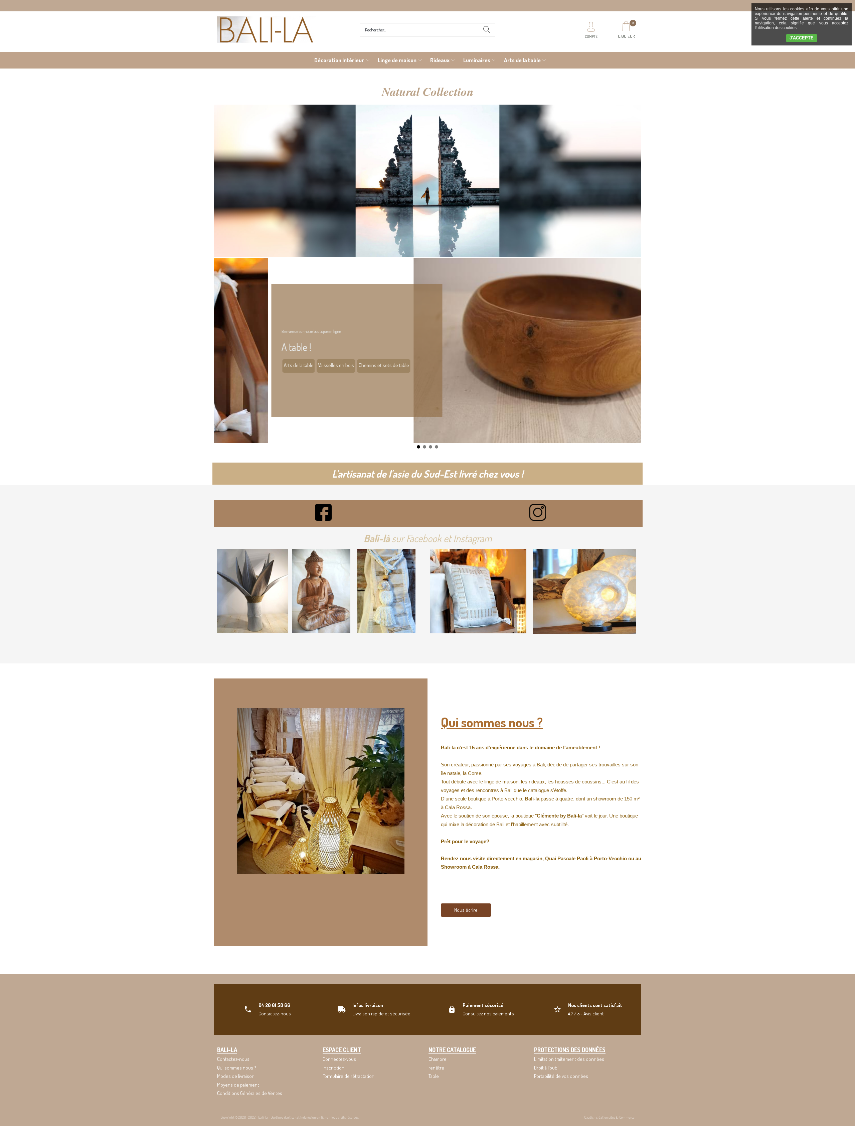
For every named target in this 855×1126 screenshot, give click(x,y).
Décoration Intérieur (339, 60)
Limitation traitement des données (569, 1059)
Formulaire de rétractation (348, 1076)
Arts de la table (522, 60)
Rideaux (440, 60)
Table (434, 1076)
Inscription (333, 1068)
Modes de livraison (235, 1076)
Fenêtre (436, 1068)
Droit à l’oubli (546, 1068)
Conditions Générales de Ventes (249, 1093)
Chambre (438, 1059)
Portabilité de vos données (561, 1076)
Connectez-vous (339, 1059)
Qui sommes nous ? (236, 1068)
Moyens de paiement (238, 1085)
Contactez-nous (233, 1059)
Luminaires (476, 60)
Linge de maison (397, 60)
